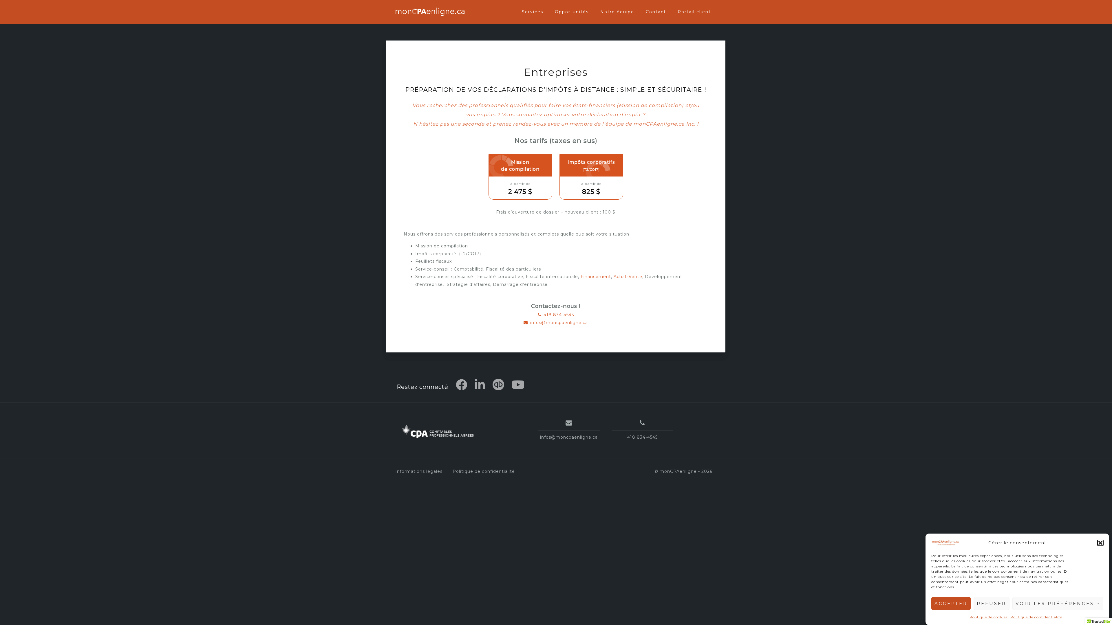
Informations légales (418, 471)
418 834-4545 (559, 314)
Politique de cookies (988, 617)
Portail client (694, 11)
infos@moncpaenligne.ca (559, 322)
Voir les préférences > (1058, 603)
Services (532, 11)
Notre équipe (617, 11)
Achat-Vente (628, 276)
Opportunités (572, 11)
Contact (656, 11)
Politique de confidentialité (1036, 617)
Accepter (950, 603)
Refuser (991, 603)
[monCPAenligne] (438, 432)
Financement (596, 276)
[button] (1100, 543)
